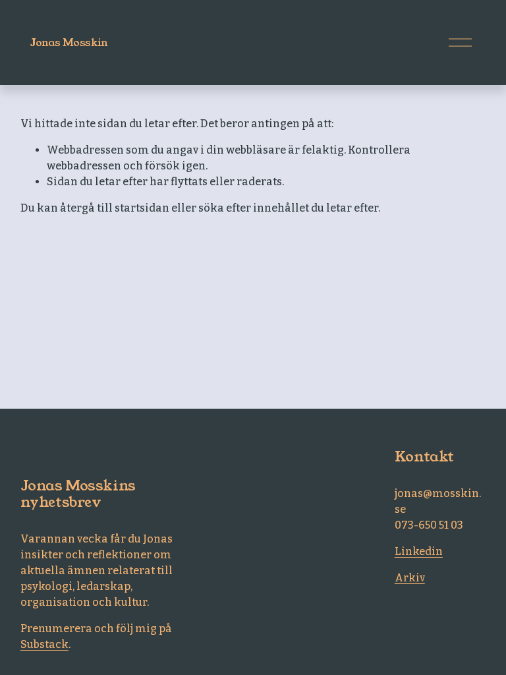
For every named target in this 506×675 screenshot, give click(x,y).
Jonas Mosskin (69, 42)
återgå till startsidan (114, 208)
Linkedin (419, 551)
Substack (44, 644)
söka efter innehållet (253, 208)
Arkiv (410, 578)
